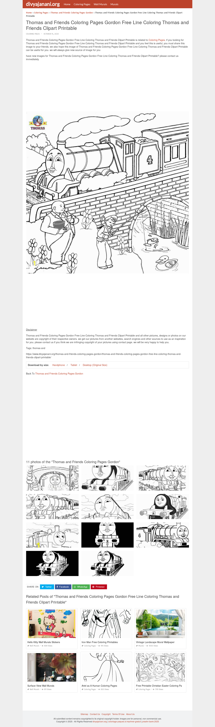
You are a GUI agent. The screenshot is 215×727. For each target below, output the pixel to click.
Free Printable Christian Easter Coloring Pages (161, 685)
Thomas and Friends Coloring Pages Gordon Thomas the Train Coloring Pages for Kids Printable (71, 487)
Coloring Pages (82, 4)
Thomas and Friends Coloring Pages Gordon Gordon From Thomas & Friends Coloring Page (124, 487)
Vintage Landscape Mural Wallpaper (155, 642)
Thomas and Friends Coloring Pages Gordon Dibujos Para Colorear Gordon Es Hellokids (67, 544)
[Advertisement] (107, 86)
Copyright (106, 714)
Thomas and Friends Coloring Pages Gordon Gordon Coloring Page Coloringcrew (64, 573)
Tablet (74, 365)
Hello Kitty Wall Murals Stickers (43, 642)
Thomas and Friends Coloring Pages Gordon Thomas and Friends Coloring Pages (64, 516)
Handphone (58, 365)
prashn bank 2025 (150, 721)
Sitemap (84, 714)
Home (67, 4)
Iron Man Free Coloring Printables (100, 642)
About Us (130, 714)
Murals (114, 4)
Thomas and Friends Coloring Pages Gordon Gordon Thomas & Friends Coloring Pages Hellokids (126, 516)
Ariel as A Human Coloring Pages (99, 685)
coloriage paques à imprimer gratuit (124, 721)
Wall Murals (100, 4)
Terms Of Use (118, 714)
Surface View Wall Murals (40, 685)
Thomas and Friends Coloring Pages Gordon (59, 373)
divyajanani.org (43, 4)
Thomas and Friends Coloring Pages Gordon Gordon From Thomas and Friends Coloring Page (125, 544)
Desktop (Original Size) (95, 365)
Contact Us (95, 714)
